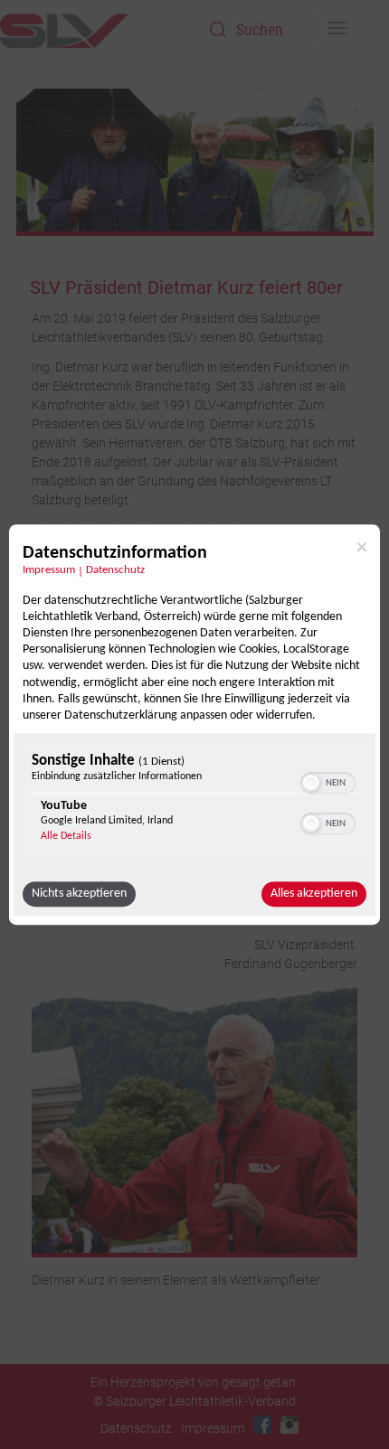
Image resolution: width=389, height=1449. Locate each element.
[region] (194, 802)
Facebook (262, 1425)
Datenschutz (115, 570)
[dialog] (194, 725)
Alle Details (66, 836)
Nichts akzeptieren (79, 893)
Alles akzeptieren (313, 893)
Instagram (289, 1425)
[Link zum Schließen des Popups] (361, 546)
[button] (311, 783)
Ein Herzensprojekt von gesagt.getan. (194, 1382)
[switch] (328, 781)
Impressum (49, 570)
